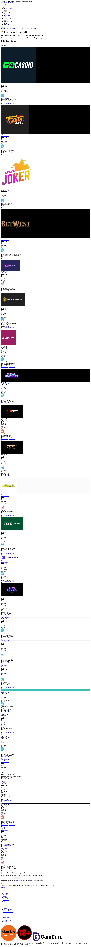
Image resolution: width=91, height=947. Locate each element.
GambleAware (6, 917)
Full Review (12, 103)
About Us (5, 906)
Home (6, 4)
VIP (8, 24)
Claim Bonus (5, 103)
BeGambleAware (7, 920)
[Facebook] (2, 888)
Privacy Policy (6, 910)
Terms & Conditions (8, 909)
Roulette (8, 15)
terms (16, 880)
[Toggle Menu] (4, 27)
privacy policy (22, 880)
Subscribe (17, 878)
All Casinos (6, 893)
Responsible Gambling (8, 912)
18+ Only (5, 921)
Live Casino (10, 21)
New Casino (9, 8)
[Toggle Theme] (2, 27)
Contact (5, 908)
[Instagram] (3, 888)
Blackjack (8, 18)
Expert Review (5, 85)
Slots (8, 12)
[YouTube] (5, 888)
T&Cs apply (3, 93)
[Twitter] (1, 888)
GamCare (5, 919)
